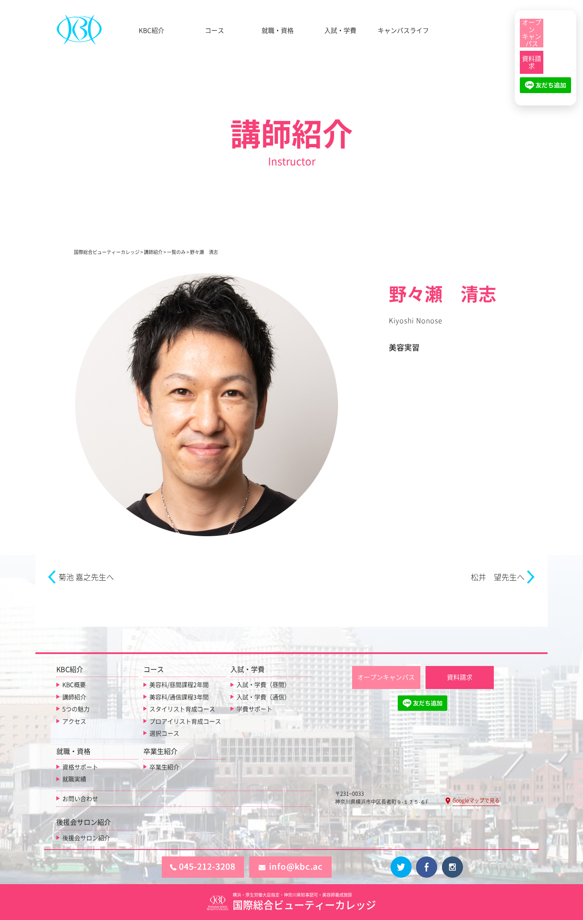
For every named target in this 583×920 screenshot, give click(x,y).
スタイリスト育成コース (182, 709)
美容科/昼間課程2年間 (179, 685)
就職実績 (74, 779)
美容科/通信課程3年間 (179, 697)
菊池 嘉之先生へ (86, 577)
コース (214, 30)
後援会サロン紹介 (86, 838)
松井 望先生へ (498, 577)
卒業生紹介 (164, 767)
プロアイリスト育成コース (185, 721)
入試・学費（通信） (263, 697)
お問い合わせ (80, 799)
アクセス (74, 721)
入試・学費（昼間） (263, 685)
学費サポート (254, 709)
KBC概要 (74, 685)
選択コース (164, 733)
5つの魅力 (76, 709)
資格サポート (80, 767)
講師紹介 (74, 697)
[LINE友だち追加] (545, 88)
